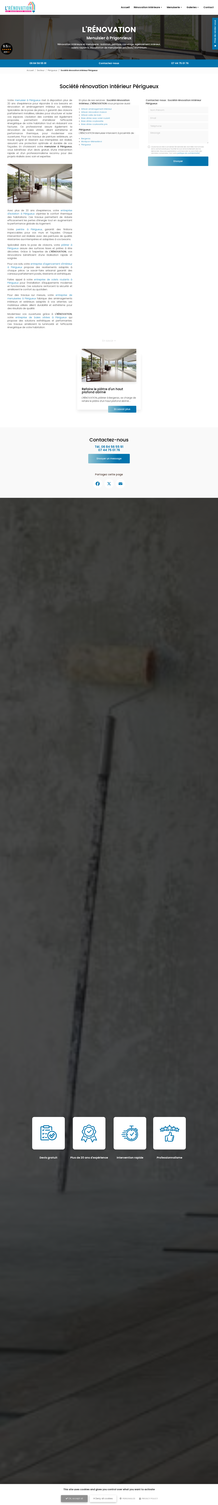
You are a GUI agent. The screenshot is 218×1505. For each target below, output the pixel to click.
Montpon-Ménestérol (91, 141)
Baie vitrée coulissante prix (94, 124)
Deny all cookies (104, 1498)
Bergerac (85, 138)
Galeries (192, 7)
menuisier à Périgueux (27, 100)
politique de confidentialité (188, 153)
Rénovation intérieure (147, 7)
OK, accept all (75, 1498)
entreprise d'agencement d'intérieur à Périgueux (39, 265)
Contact (208, 7)
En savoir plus (122, 409)
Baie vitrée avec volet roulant (95, 118)
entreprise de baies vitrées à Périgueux (41, 317)
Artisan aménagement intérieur (96, 109)
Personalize (128, 1498)
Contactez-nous (109, 63)
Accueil (125, 7)
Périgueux (52, 70)
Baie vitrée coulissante (92, 121)
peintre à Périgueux (29, 229)
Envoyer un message (109, 458)
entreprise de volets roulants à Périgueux (39, 281)
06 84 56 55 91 (38, 63)
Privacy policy (149, 1498)
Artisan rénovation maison (94, 112)
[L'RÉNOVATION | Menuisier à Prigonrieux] (20, 7)
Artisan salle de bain (91, 115)
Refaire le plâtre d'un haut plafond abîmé (102, 390)
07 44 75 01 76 (179, 63)
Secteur (40, 70)
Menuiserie (173, 7)
